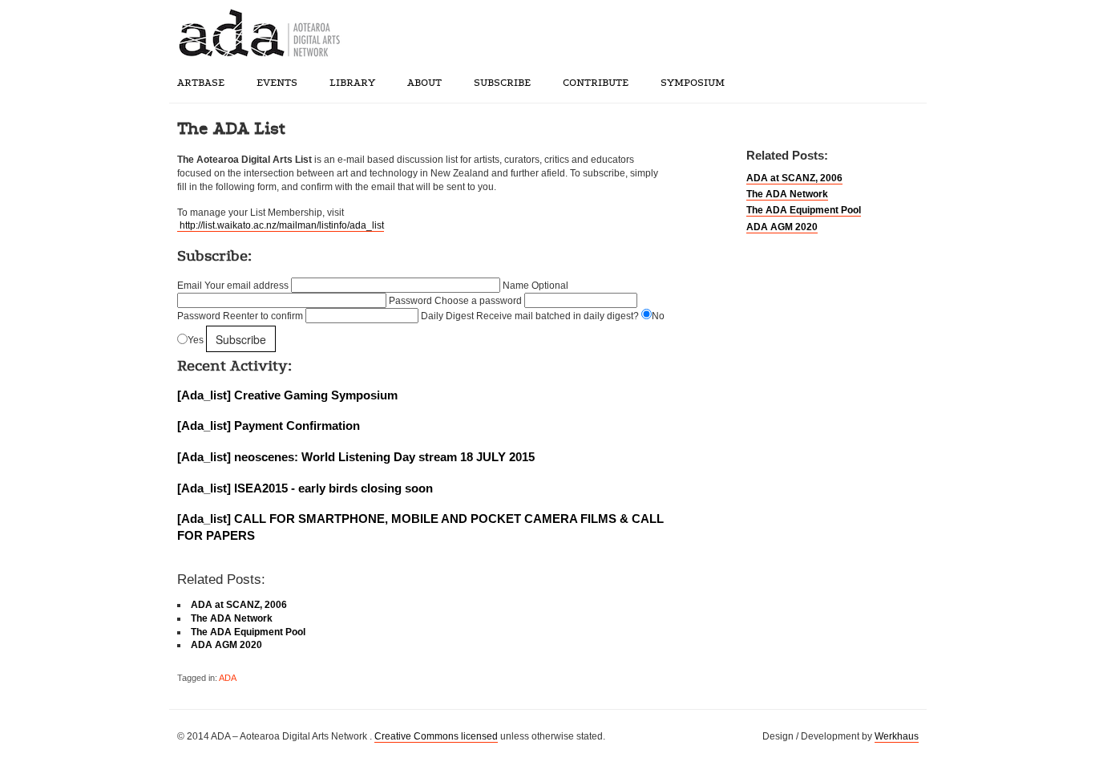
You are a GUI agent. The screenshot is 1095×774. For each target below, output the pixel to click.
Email (233, 285)
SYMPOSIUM (693, 82)
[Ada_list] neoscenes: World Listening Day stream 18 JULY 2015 (356, 457)
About (424, 82)
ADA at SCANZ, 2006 (794, 178)
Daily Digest (530, 316)
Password (455, 300)
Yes (196, 340)
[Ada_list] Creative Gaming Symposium (287, 395)
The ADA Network (787, 194)
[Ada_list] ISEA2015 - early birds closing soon (305, 488)
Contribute (595, 82)
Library (352, 82)
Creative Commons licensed (436, 736)
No (658, 316)
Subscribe (502, 82)
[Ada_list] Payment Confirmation (268, 425)
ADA (227, 678)
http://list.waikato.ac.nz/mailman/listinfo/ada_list (280, 225)
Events (277, 82)
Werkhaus (897, 736)
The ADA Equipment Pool (803, 210)
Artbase (200, 82)
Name (535, 285)
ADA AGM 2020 (782, 227)
